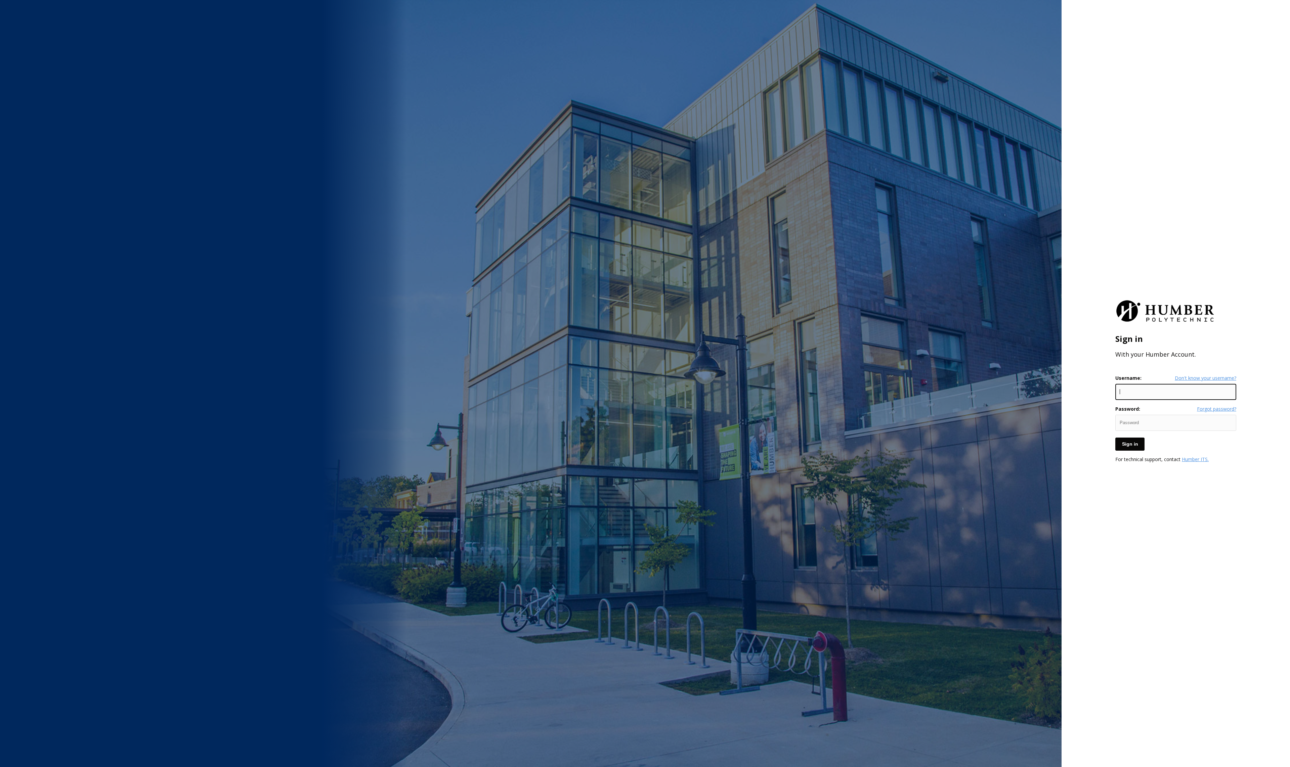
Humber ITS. (1195, 459)
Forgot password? (1216, 409)
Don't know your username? (1205, 378)
